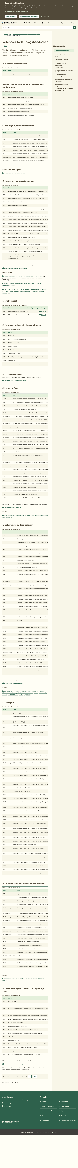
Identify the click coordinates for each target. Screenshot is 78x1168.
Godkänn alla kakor (11, 16)
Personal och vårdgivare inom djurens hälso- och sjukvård (26, 34)
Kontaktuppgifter (8, 1106)
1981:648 (43, 315)
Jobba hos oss (65, 1106)
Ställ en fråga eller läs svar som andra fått (15, 1103)
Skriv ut (5, 46)
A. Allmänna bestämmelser (62, 50)
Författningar (64, 1101)
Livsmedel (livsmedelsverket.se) (12, 507)
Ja (29, 1076)
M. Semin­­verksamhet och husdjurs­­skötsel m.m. (61, 85)
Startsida (6, 34)
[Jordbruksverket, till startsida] (9, 23)
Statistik (44, 1101)
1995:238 (43, 311)
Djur (10, 34)
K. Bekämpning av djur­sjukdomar (64, 79)
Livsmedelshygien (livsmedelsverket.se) (15, 380)
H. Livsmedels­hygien (60, 74)
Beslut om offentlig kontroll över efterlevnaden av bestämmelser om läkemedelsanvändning (21, 284)
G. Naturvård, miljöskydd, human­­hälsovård (64, 71)
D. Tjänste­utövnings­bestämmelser (60, 64)
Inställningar (46, 16)
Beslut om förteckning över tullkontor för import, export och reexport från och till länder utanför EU (25, 516)
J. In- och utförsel (59, 77)
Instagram (47, 1132)
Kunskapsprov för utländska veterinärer (14, 173)
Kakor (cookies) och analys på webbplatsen (16, 11)
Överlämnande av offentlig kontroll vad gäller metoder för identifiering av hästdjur (23, 979)
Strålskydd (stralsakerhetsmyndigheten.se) (15, 268)
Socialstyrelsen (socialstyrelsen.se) (13, 683)
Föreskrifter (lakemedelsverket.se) (13, 1064)
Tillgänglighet (45, 1120)
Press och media (46, 1115)
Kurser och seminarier (48, 1106)
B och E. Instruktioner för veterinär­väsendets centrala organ (62, 54)
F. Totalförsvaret (59, 67)
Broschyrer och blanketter (49, 1111)
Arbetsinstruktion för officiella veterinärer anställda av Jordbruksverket (23, 276)
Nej (35, 1076)
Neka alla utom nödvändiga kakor (29, 16)
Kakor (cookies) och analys (68, 1120)
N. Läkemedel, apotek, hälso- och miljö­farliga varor (64, 89)
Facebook (39, 1132)
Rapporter (63, 1111)
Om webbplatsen (65, 1115)
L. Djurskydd (58, 81)
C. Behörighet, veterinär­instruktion (61, 60)
